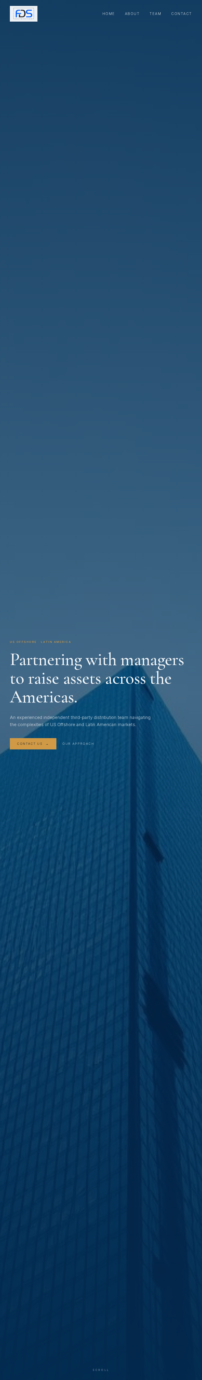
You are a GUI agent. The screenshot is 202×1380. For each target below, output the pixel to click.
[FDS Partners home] (23, 14)
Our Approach (78, 743)
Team (155, 14)
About (132, 14)
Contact (181, 14)
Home (108, 14)
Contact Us (33, 743)
